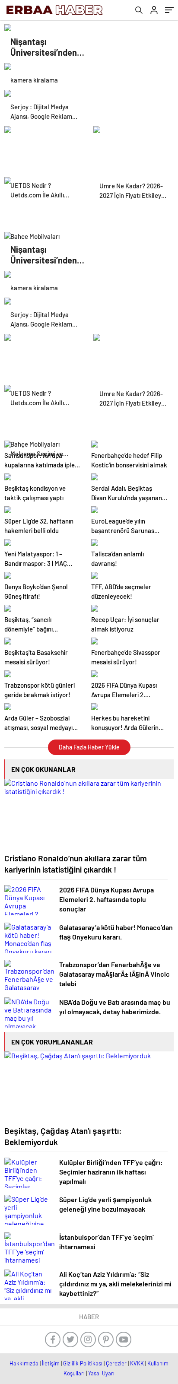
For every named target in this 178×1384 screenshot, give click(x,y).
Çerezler (116, 1363)
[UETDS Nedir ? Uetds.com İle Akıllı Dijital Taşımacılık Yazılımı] (44, 147)
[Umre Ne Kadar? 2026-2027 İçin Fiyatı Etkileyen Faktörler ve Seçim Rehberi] (133, 147)
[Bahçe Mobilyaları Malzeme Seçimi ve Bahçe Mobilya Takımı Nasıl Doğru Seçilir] (44, 198)
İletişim (51, 1363)
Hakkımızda (24, 1363)
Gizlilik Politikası (82, 1363)
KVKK (137, 1363)
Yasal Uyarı (101, 1373)
